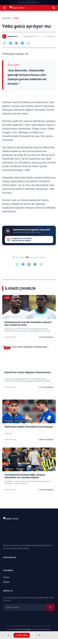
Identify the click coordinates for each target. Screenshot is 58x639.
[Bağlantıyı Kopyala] (28, 43)
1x (32, 635)
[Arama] (54, 8)
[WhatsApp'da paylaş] (4, 43)
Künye (6, 577)
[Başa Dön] (46, 635)
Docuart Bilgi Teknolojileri (22, 629)
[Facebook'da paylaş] (10, 43)
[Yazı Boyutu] (8, 635)
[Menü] (4, 7)
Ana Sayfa (6, 18)
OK (50, 607)
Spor (16, 18)
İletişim (6, 582)
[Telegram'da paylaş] (22, 43)
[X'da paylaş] (16, 43)
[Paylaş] (39, 635)
